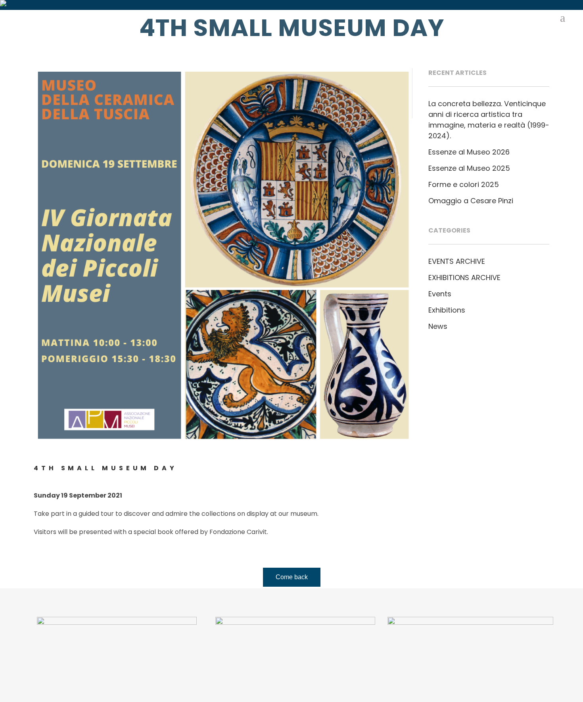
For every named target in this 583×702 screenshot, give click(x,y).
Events (439, 294)
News (437, 326)
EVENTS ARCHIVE (456, 261)
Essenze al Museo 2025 (469, 168)
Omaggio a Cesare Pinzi (470, 201)
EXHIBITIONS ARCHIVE (464, 277)
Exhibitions (446, 310)
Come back (292, 577)
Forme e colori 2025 (463, 184)
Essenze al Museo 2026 (469, 152)
